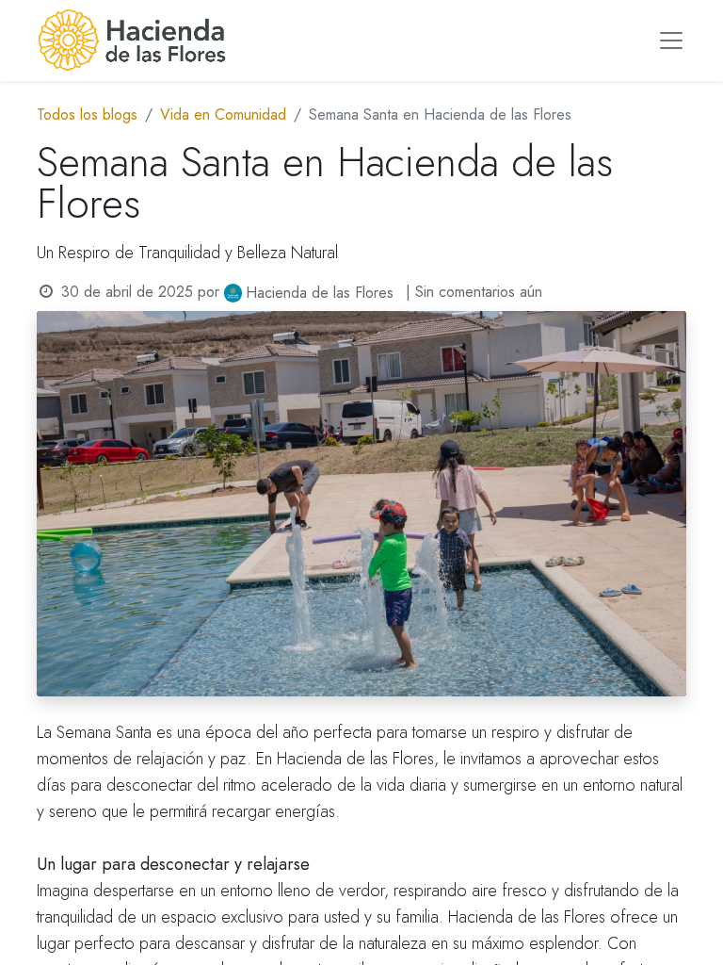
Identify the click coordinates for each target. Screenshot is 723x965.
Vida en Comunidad (223, 114)
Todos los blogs (87, 114)
